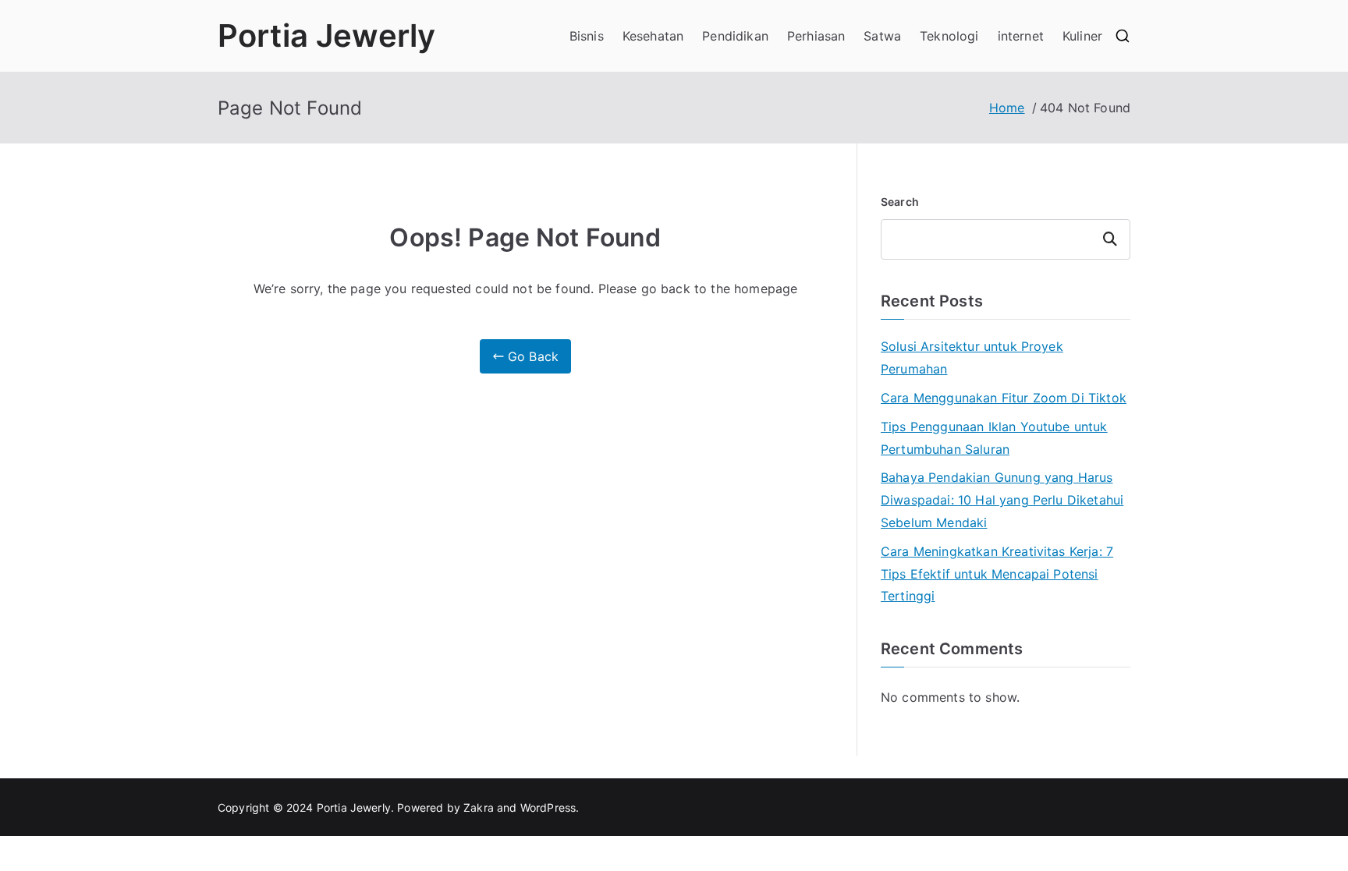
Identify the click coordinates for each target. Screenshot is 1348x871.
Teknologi (949, 36)
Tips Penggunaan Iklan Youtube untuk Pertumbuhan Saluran (994, 438)
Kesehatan (653, 36)
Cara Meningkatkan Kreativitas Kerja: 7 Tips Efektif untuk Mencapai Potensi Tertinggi (997, 573)
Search (900, 201)
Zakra (478, 807)
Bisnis (586, 36)
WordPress (548, 807)
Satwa (882, 36)
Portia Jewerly (326, 35)
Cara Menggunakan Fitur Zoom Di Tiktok (1003, 397)
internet (1021, 36)
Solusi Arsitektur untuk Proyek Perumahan (972, 357)
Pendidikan (735, 36)
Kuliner (1082, 36)
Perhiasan (816, 36)
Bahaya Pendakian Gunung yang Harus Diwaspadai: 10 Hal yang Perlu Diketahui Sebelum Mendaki (1002, 499)
